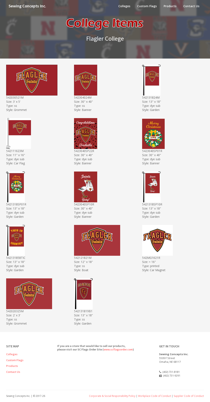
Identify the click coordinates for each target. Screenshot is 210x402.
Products (170, 6)
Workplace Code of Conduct (154, 396)
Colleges (124, 6)
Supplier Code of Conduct (189, 396)
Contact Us (191, 6)
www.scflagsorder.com (118, 349)
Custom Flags (147, 6)
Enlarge (38, 91)
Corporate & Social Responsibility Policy (112, 396)
